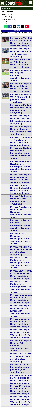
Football (7, 8)
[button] (6, 26)
